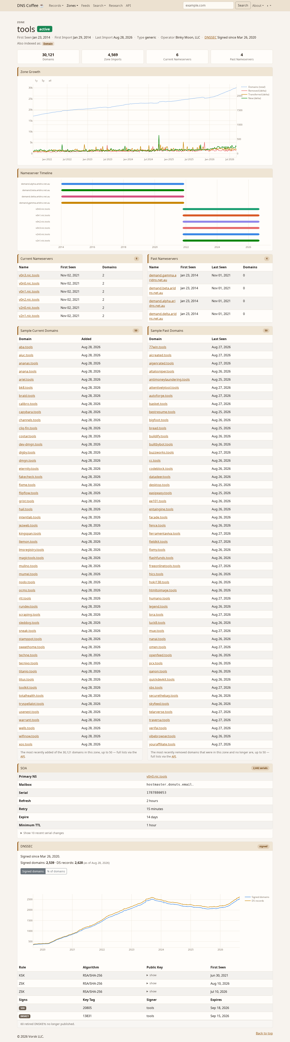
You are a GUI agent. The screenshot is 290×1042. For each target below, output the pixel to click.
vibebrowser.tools (162, 736)
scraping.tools (29, 614)
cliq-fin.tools (28, 428)
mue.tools (156, 631)
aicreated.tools (160, 355)
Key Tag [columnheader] (89, 1000)
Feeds (85, 5)
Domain (48, 43)
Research (116, 5)
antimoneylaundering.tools (169, 379)
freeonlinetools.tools (164, 566)
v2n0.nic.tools (29, 307)
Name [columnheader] (23, 267)
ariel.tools (26, 379)
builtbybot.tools (161, 444)
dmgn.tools (27, 460)
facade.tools (158, 517)
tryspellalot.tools (31, 704)
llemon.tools (28, 541)
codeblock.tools (161, 468)
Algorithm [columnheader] (91, 967)
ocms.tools (27, 590)
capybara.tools (30, 412)
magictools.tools (31, 558)
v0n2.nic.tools (29, 299)
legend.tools (158, 606)
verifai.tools (158, 728)
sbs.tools (156, 687)
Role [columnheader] (22, 967)
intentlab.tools (30, 517)
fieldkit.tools (158, 541)
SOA (24, 768)
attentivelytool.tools (164, 387)
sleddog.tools (29, 622)
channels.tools (30, 420)
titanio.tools (28, 671)
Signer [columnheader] (152, 1000)
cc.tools (155, 460)
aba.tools (26, 347)
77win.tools (157, 347)
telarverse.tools (160, 712)
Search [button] (98, 5)
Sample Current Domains (39, 330)
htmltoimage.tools (163, 590)
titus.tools (26, 679)
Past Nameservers (164, 258)
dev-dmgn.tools (30, 444)
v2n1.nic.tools (29, 316)
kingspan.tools (30, 533)
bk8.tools (26, 387)
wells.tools (27, 728)
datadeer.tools (159, 477)
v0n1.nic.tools (29, 291)
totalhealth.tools (31, 695)
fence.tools (157, 525)
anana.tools (27, 371)
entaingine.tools (161, 509)
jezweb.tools (28, 525)
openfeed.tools (160, 655)
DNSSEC (211, 37)
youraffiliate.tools (162, 744)
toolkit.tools (28, 687)
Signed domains (33, 871)
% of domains (56, 871)
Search (243, 5)
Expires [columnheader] (216, 1000)
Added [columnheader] (86, 339)
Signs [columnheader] (23, 1000)
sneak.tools (27, 631)
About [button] (256, 5)
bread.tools (157, 428)
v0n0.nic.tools (29, 283)
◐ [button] (268, 5)
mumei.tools (28, 574)
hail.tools (26, 509)
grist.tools (26, 501)
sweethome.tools (32, 647)
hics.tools (156, 574)
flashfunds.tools (161, 558)
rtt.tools (25, 598)
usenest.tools (29, 712)
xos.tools (25, 744)
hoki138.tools (159, 582)
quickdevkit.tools (162, 679)
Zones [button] (71, 5)
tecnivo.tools (28, 663)
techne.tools (28, 655)
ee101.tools (157, 501)
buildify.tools (158, 436)
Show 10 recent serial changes (43, 833)
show (153, 975)
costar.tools (27, 436)
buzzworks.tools (161, 452)
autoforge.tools (161, 395)
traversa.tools (159, 720)
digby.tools (27, 452)
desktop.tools (159, 485)
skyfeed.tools (159, 704)
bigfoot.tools (158, 420)
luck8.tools (157, 622)
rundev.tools (28, 606)
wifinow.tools (29, 736)
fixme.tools (27, 485)
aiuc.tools (26, 355)
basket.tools (158, 404)
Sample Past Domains (167, 330)
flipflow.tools (28, 493)
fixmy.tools (157, 549)
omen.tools (157, 647)
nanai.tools (157, 639)
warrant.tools (29, 720)
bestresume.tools (162, 412)
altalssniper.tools (161, 371)
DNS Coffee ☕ (30, 5)
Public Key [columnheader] (155, 967)
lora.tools (156, 614)
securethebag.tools (163, 695)
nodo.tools (27, 582)
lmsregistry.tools (31, 549)
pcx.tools (156, 663)
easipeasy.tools (160, 493)
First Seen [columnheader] (68, 267)
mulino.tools (28, 566)
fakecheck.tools (30, 477)
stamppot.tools (30, 639)
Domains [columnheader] (109, 267)
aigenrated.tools (161, 363)
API (128, 5)
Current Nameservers (37, 258)
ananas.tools (28, 363)
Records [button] (55, 5)
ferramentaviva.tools (164, 533)
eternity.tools (29, 468)
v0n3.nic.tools (29, 275)
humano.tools (159, 598)
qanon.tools (158, 671)
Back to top (264, 1033)
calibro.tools (28, 404)
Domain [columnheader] (25, 339)
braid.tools (27, 395)
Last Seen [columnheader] (219, 267)
